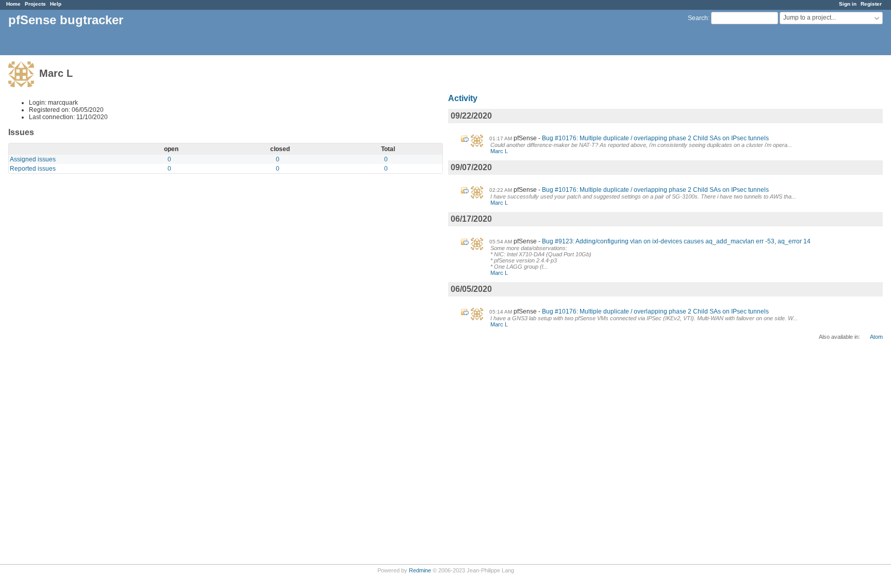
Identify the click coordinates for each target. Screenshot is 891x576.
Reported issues (33, 168)
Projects (35, 4)
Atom (876, 337)
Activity (462, 98)
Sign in (847, 4)
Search (698, 18)
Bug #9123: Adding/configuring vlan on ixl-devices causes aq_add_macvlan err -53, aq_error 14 (676, 241)
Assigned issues (33, 159)
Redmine (420, 570)
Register (871, 4)
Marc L (499, 151)
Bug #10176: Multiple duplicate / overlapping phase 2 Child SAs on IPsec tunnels (655, 138)
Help (55, 4)
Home (13, 4)
